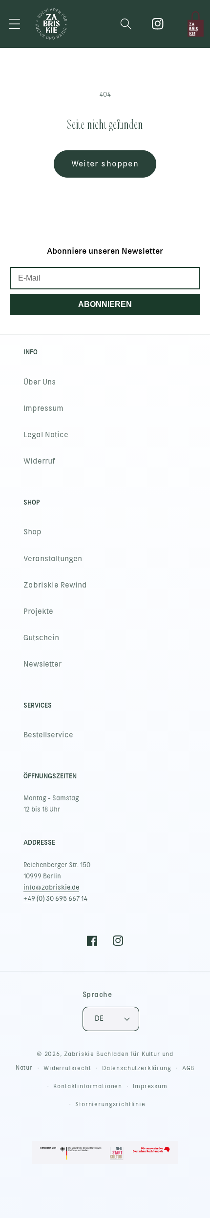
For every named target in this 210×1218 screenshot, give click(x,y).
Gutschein (41, 637)
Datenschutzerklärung (136, 1068)
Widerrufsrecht (67, 1068)
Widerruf (39, 461)
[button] (15, 24)
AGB (188, 1068)
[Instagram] (158, 24)
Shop (32, 532)
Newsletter (42, 664)
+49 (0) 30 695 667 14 (55, 898)
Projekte (38, 611)
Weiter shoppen (105, 163)
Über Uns (39, 382)
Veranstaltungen (52, 558)
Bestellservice (48, 735)
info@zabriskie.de (51, 887)
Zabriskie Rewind (55, 585)
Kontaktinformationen (87, 1086)
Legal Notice (45, 434)
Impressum (43, 408)
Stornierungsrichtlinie (110, 1104)
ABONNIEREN (105, 304)
